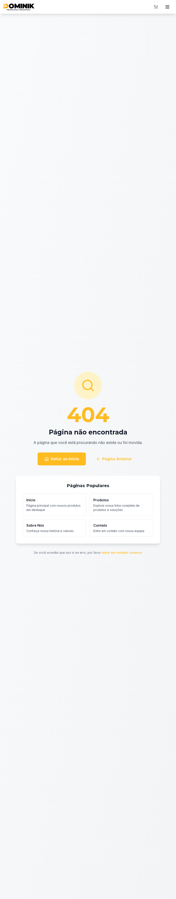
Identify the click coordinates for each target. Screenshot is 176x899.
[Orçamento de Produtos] (156, 7)
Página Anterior (117, 459)
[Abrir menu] (167, 7)
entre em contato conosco (122, 552)
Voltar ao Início (64, 459)
